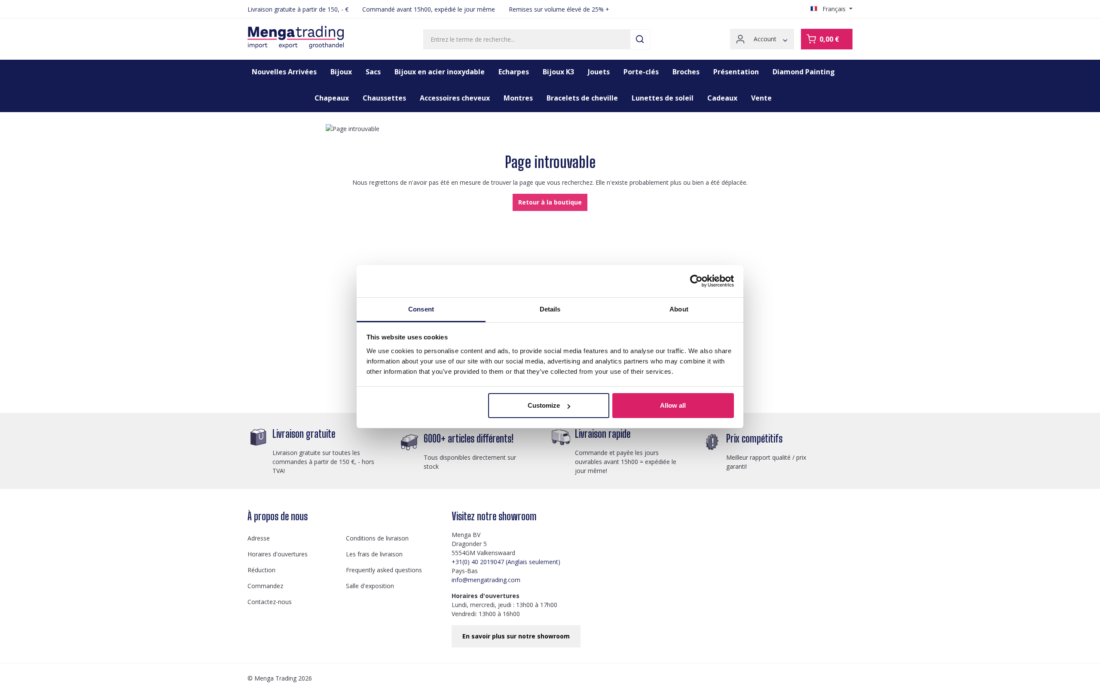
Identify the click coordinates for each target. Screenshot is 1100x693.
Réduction (261, 570)
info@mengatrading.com (486, 580)
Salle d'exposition (370, 586)
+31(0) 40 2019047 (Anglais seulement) (506, 562)
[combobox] (526, 39)
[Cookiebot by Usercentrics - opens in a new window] (696, 281)
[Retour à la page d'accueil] (296, 37)
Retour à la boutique (550, 202)
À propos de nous (278, 516)
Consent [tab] (421, 309)
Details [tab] (550, 309)
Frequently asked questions (384, 570)
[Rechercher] (640, 39)
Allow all (673, 405)
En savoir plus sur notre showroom (516, 636)
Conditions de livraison (377, 538)
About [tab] (678, 309)
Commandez (265, 586)
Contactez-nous (270, 602)
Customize (544, 405)
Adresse (259, 538)
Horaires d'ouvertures (278, 554)
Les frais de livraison (374, 554)
